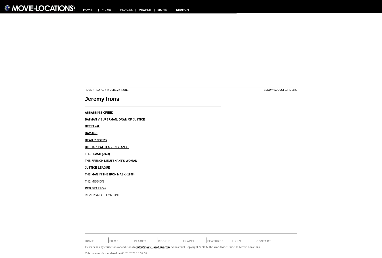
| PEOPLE (143, 9)
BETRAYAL (92, 126)
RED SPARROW (95, 188)
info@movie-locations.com (153, 247)
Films (113, 241)
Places (140, 241)
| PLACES (125, 9)
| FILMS (104, 9)
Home (88, 90)
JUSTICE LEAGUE (97, 167)
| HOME (86, 9)
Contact (263, 241)
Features (215, 241)
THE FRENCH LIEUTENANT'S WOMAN (111, 160)
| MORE (160, 9)
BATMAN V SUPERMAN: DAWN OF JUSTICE (115, 119)
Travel (189, 241)
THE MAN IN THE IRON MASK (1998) (109, 174)
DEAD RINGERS (96, 140)
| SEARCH (180, 9)
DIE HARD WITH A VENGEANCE (107, 147)
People (99, 90)
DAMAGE (91, 133)
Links (236, 241)
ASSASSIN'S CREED (99, 112)
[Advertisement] (191, 56)
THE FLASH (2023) (97, 154)
